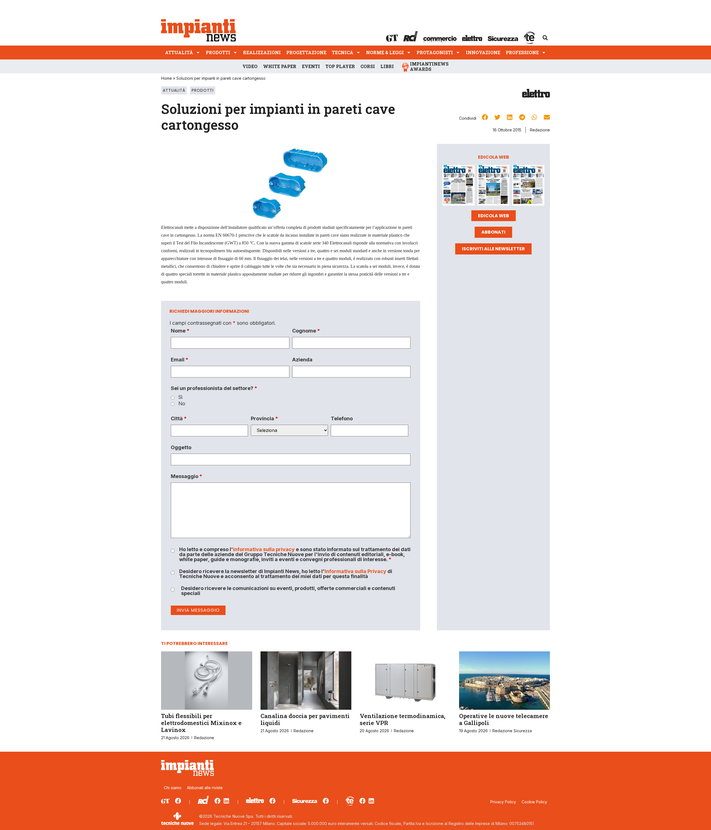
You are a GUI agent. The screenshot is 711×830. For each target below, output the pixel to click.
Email (179, 359)
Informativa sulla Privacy (355, 571)
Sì (180, 397)
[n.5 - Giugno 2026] (493, 186)
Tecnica (342, 52)
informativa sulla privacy (264, 549)
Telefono (342, 418)
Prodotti (218, 52)
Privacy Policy (503, 801)
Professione (522, 52)
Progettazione (306, 52)
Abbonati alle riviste (205, 787)
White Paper (279, 66)
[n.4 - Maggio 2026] (528, 186)
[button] (545, 37)
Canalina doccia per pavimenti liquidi (305, 719)
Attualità (179, 52)
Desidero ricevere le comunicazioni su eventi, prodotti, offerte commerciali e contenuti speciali (288, 591)
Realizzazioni (262, 52)
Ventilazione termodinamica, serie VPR (402, 719)
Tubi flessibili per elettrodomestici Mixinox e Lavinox (201, 723)
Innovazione (483, 52)
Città (179, 418)
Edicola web (493, 215)
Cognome (306, 330)
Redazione (540, 130)
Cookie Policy (534, 801)
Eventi (311, 66)
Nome (180, 330)
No (181, 403)
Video (249, 66)
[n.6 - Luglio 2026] (458, 186)
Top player (340, 66)
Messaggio (186, 476)
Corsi (367, 66)
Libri (387, 66)
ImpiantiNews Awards (429, 66)
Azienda (302, 359)
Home (166, 78)
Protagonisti (435, 52)
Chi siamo (172, 787)
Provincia (264, 418)
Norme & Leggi (385, 52)
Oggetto (181, 447)
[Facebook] (178, 801)
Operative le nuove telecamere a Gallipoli (503, 719)
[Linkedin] (226, 801)
